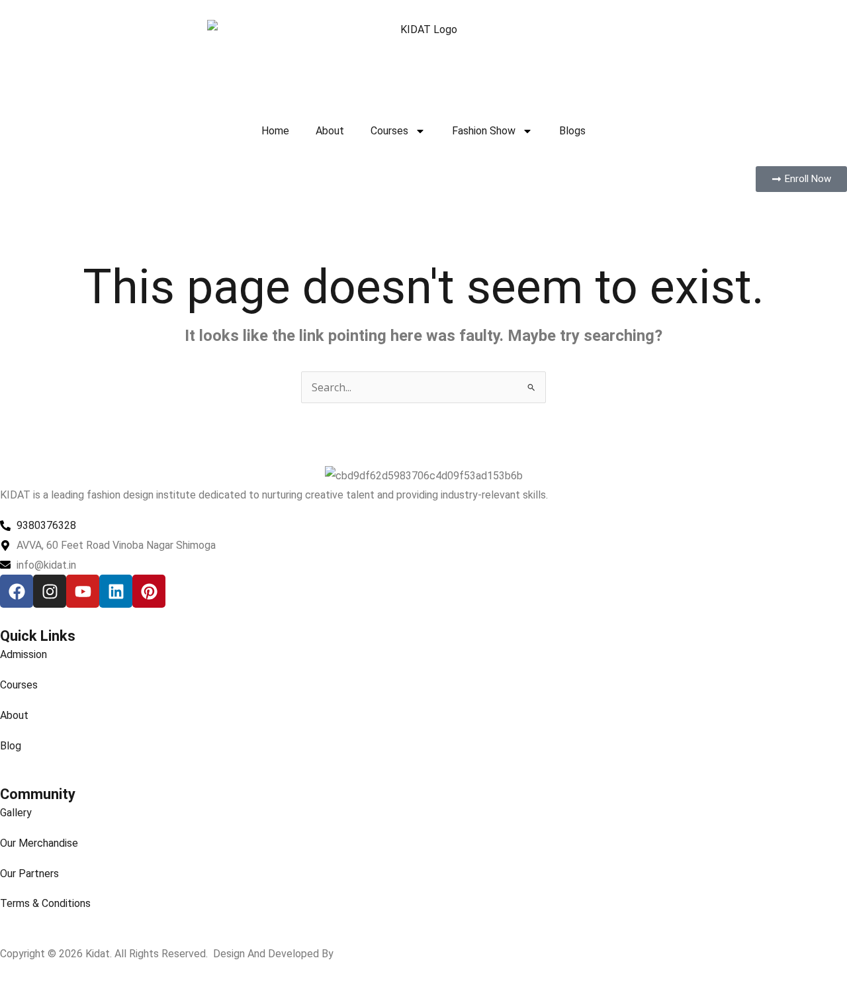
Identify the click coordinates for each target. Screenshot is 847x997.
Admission (23, 654)
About (330, 130)
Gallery (16, 812)
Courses (389, 130)
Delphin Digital (369, 953)
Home (275, 130)
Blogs (572, 130)
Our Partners (29, 873)
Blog (10, 745)
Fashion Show (483, 130)
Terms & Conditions (45, 903)
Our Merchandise (39, 843)
